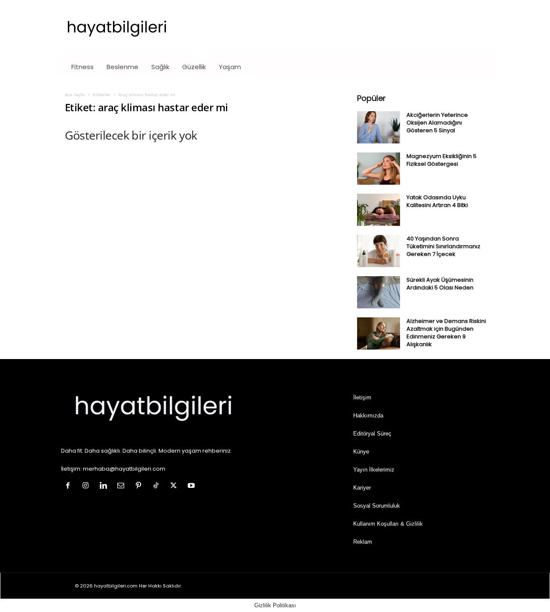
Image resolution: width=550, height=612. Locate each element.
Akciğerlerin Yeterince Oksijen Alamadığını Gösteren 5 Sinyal (437, 122)
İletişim (362, 397)
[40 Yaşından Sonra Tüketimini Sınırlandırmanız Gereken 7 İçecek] (378, 251)
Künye (361, 451)
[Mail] (122, 486)
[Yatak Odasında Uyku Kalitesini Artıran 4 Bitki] (378, 210)
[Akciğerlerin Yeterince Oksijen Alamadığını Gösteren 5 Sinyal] (378, 127)
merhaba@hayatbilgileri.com (124, 469)
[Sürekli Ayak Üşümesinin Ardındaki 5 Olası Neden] (378, 292)
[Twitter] (175, 486)
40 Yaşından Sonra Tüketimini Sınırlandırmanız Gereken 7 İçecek (443, 246)
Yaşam (230, 66)
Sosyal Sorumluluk (376, 505)
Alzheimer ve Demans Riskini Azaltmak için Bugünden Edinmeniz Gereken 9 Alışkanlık (446, 332)
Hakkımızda (368, 415)
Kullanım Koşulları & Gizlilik (388, 524)
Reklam (362, 542)
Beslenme (122, 66)
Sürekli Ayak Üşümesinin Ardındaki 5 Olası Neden (440, 284)
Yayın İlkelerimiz (373, 469)
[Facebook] (70, 486)
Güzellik (194, 66)
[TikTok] (158, 486)
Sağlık (160, 66)
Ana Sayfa (75, 94)
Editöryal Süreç (372, 433)
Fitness (82, 66)
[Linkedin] (105, 486)
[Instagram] (87, 486)
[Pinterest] (140, 486)
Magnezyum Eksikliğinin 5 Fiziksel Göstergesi (441, 160)
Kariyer (362, 487)
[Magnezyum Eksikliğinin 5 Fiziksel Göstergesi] (378, 168)
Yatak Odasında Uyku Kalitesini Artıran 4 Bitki (437, 201)
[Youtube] (192, 486)
